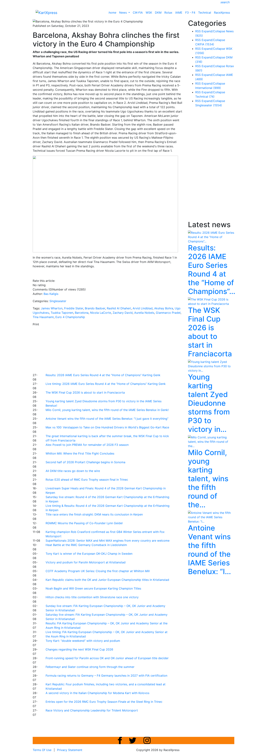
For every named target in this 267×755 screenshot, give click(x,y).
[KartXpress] (46, 12)
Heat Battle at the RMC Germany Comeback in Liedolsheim (86, 545)
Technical (204, 12)
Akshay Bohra (163, 308)
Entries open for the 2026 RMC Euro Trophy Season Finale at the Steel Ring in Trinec (104, 701)
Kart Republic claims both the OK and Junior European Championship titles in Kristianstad (107, 580)
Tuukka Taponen (62, 312)
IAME (178, 12)
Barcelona (81, 312)
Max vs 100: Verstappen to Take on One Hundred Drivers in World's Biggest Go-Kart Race (107, 427)
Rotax (168, 12)
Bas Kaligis (51, 294)
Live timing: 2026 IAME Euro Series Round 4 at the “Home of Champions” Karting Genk (106, 384)
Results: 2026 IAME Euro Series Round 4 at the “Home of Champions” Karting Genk (103, 375)
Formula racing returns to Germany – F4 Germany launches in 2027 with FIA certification (106, 675)
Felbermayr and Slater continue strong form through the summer (90, 667)
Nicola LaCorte (100, 312)
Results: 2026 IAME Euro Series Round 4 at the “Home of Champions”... (211, 269)
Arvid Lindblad (143, 308)
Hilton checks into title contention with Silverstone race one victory (92, 597)
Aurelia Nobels (144, 312)
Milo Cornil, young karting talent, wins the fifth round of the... (208, 478)
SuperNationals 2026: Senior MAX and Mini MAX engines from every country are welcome (107, 540)
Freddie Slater (73, 308)
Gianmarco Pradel (168, 312)
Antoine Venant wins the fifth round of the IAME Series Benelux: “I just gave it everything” (107, 418)
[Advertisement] (121, 349)
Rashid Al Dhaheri (119, 308)
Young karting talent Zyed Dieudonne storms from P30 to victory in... (209, 403)
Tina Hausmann (43, 317)
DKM (158, 12)
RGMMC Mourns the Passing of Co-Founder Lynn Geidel (84, 523)
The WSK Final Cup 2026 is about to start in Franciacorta (85, 392)
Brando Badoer (95, 308)
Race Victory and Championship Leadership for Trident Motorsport (92, 710)
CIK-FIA (138, 12)
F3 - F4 (190, 12)
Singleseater (57, 301)
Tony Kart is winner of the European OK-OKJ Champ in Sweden (89, 553)
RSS (198, 31)
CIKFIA (204, 44)
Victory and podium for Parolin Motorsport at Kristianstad (86, 562)
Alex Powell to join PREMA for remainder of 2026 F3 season (87, 445)
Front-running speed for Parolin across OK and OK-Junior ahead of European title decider (107, 658)
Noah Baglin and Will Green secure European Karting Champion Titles (93, 588)
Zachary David (123, 312)
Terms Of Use (42, 750)
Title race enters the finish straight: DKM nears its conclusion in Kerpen (94, 514)
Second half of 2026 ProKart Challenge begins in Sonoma (85, 462)
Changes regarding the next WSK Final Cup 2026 (79, 649)
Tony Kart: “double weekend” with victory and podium (83, 641)
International (208, 88)
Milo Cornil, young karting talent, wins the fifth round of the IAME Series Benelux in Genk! (107, 410)
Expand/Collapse (213, 31)
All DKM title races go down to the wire (73, 471)
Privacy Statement (69, 750)
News (123, 12)
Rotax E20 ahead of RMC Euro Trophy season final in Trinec (87, 479)
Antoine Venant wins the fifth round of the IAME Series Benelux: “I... (209, 549)
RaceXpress (222, 12)
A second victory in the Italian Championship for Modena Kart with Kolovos (97, 693)
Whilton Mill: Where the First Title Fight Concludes (80, 453)
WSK (149, 12)
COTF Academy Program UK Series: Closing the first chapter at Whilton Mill (98, 571)
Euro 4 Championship (70, 317)
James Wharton (51, 308)
